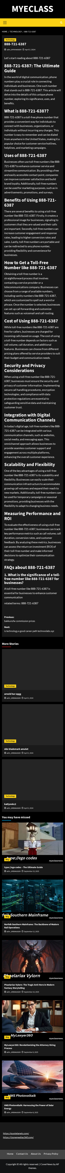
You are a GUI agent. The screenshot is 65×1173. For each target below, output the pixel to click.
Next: (29, 629)
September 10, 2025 (31, 992)
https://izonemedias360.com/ (18, 1137)
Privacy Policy (51, 1153)
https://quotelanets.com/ (16, 1133)
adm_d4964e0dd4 (14, 49)
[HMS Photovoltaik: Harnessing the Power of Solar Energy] (32, 1081)
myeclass (32, 9)
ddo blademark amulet (16, 749)
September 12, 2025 (31, 931)
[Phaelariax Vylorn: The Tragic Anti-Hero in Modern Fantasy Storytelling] (32, 960)
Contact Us (22, 1153)
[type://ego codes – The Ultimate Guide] (32, 843)
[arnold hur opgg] (32, 669)
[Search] (61, 22)
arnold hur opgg (12, 694)
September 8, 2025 (31, 1112)
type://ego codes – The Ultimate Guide (23, 867)
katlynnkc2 (10, 804)
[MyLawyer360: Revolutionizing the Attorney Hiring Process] (32, 1020)
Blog (7, 859)
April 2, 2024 (30, 49)
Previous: (19, 619)
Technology (10, 40)
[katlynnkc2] (32, 779)
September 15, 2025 (31, 871)
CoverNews (46, 1164)
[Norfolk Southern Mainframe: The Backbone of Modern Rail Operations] (32, 900)
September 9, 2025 (31, 1052)
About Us (36, 1153)
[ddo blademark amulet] (32, 724)
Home (10, 1153)
